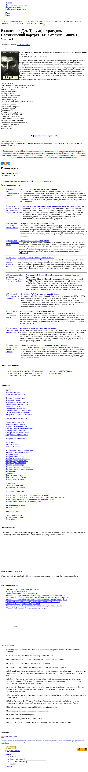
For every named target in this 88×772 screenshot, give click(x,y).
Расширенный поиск (14, 515)
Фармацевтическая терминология (19, 410)
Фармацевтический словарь (16, 431)
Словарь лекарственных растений (19, 433)
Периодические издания (15, 479)
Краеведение (11, 471)
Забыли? (20, 759)
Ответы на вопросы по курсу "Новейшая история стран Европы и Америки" (36, 497)
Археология (10, 442)
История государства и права (17, 461)
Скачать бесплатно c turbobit (11, 141)
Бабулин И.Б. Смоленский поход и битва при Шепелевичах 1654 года (33, 602)
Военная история (12, 444)
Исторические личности (41, 181)
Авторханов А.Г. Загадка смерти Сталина (37, 223)
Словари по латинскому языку (17, 418)
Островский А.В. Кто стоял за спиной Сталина (40, 294)
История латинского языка (16, 398)
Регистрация (10, 766)
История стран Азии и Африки (18, 467)
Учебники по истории (14, 485)
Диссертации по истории (15, 505)
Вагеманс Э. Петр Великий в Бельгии (25, 375)
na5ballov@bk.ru (10, 737)
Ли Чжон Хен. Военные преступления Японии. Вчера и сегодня (35, 373)
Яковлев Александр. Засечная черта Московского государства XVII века (34, 606)
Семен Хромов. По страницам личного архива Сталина (44, 345)
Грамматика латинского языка (17, 404)
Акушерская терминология (16, 426)
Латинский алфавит (13, 400)
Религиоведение (12, 483)
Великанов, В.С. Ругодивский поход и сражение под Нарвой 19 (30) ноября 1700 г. (38, 598)
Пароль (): (17, 759)
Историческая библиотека (20, 181)
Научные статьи (12, 507)
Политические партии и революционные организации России (30, 499)
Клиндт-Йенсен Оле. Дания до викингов (22, 593)
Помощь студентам (13, 392)
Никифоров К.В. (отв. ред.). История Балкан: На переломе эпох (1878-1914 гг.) (41, 371)
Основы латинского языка (16, 394)
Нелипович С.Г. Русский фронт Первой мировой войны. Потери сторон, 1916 (36, 600)
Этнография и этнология (15, 487)
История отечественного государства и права (23, 501)
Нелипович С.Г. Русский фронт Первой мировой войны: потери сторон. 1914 (36, 595)
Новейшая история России (16, 477)
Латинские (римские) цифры (17, 402)
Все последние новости (15, 517)
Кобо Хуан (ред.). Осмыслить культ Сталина (38, 189)
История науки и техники (16, 463)
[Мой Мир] (8, 163)
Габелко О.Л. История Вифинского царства (23, 589)
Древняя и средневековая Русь (17, 452)
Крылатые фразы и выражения (18, 412)
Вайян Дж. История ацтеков (17, 591)
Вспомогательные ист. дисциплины (20, 450)
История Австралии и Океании (18, 459)
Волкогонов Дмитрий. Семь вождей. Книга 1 (38, 328)
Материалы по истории (15, 491)
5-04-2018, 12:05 (23, 45)
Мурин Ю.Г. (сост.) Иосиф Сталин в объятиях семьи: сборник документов (53, 206)
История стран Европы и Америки (19, 469)
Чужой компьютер (19, 762)
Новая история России (14, 475)
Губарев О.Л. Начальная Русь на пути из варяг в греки (27, 608)
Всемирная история (13, 446)
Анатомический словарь (15, 424)
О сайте (9, 390)
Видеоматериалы (12, 511)
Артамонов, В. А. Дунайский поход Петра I (23, 604)
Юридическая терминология (17, 435)
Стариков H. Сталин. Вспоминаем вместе (37, 311)
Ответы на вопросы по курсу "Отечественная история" (27, 495)
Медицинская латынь (14, 406)
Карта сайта (10, 519)
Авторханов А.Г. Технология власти (34, 241)
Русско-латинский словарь (16, 422)
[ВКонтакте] (2, 163)
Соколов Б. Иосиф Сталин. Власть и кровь (36, 258)
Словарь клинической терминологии (20, 428)
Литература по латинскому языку (19, 415)
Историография (12, 454)
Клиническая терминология (16, 408)
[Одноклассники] (5, 163)
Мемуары (9, 473)
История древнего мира (15, 465)
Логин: (13, 757)
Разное (8, 481)
